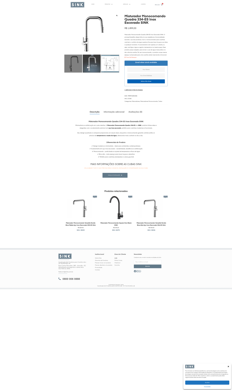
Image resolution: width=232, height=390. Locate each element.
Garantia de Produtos (101, 260)
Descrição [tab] (95, 112)
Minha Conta (118, 260)
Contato (143, 4)
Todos (160, 101)
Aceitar (207, 382)
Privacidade (207, 386)
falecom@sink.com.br (65, 272)
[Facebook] (135, 271)
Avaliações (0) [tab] (135, 112)
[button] (228, 366)
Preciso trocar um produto (103, 262)
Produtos (107, 4)
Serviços (125, 4)
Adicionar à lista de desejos (134, 90)
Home (92, 4)
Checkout (117, 262)
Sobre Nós (98, 258)
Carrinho (117, 265)
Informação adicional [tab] (114, 112)
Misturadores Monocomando (149, 101)
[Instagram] (137, 271)
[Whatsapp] (140, 271)
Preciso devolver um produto (103, 265)
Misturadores (136, 101)
